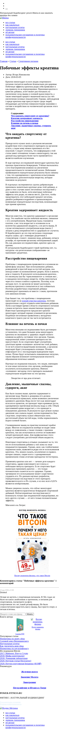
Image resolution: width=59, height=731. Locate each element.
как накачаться (12, 25)
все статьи (10, 22)
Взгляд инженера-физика (38, 628)
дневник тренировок (15, 30)
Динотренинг (29, 682)
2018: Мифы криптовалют (12, 656)
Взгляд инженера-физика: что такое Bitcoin (32, 576)
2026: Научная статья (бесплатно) (15, 661)
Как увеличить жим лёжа (12, 646)
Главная (3, 61)
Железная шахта (29, 672)
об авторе (9, 32)
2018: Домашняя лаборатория (13, 658)
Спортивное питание (28, 61)
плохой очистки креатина (34, 301)
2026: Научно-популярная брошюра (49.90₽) (20, 663)
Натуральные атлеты (9, 643)
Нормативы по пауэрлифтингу (14, 648)
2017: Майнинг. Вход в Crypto (14, 653)
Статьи (13, 61)
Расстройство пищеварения (25, 121)
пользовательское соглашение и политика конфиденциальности (25, 36)
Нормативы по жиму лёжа (12, 638)
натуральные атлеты (15, 27)
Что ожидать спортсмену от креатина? (30, 116)
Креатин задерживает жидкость (27, 118)
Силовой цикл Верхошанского (14, 641)
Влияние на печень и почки (24, 123)
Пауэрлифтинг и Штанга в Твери (29, 688)
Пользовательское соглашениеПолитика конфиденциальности (10, 703)
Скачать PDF (19, 634)
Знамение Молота (29, 677)
